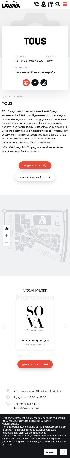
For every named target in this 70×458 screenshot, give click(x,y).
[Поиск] (58, 4)
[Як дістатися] (43, 4)
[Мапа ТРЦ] (50, 4)
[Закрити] (63, 452)
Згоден (50, 452)
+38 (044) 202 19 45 (28, 61)
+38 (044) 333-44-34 (26, 403)
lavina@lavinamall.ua (26, 407)
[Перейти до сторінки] (26, 82)
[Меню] (65, 4)
